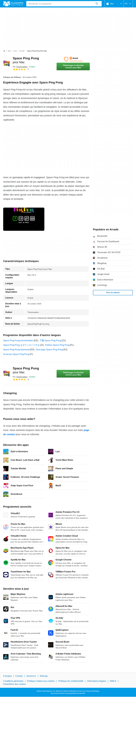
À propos (7, 676)
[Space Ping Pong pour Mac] (6, 63)
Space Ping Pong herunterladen (18, 340)
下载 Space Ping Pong (50, 340)
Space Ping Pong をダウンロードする (21, 345)
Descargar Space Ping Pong (49, 349)
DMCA (113, 681)
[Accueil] (4, 51)
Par (20, 67)
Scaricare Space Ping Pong (16, 354)
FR (126, 4)
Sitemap (44, 676)
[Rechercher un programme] (96, 3)
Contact (19, 676)
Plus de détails (113, 292)
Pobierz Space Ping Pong (57, 345)
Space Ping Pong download (16, 349)
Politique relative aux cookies (41, 681)
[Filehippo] (13, 3)
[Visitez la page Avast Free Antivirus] (73, 59)
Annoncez (31, 676)
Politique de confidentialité (70, 681)
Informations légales (96, 681)
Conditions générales (13, 681)
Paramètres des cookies (14, 684)
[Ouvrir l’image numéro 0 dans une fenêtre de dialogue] (23, 219)
